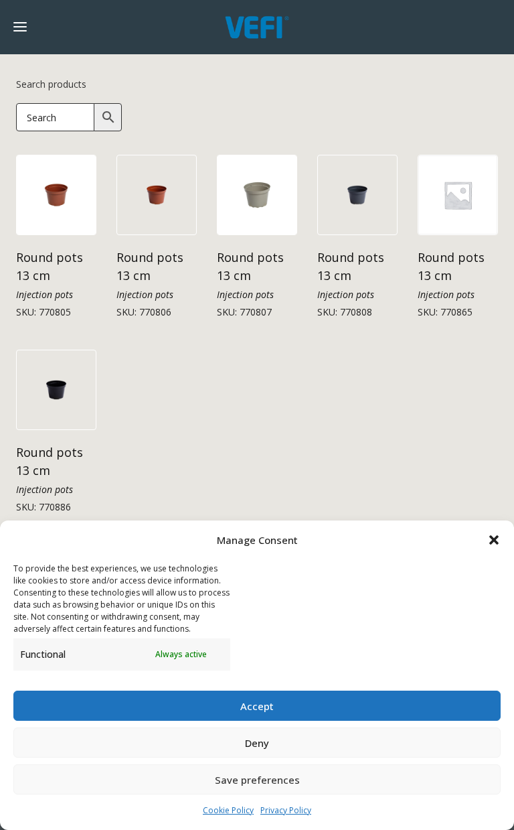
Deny (257, 743)
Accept (257, 706)
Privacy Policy (285, 810)
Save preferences (257, 779)
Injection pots (44, 294)
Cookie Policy (228, 810)
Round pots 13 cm (49, 266)
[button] (494, 540)
